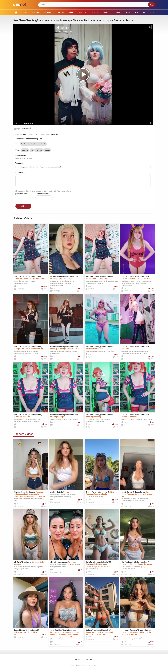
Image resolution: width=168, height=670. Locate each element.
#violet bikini (32, 632)
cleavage (25, 150)
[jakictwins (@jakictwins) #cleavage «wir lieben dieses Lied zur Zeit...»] (66, 534)
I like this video (15, 129)
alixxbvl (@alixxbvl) (57, 492)
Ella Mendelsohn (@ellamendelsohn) (135, 562)
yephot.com (81, 665)
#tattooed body (105, 564)
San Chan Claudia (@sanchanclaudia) (33, 144)
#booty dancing (34, 278)
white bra (38, 150)
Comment (19, 172)
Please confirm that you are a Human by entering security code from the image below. (43, 191)
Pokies (94, 12)
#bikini (88, 349)
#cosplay (17, 349)
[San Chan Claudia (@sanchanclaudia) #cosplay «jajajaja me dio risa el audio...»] (137, 319)
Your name (19, 163)
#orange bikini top (98, 634)
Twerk (117, 12)
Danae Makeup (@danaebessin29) (27, 630)
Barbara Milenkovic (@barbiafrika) (98, 630)
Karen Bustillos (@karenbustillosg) (63, 630)
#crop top (29, 496)
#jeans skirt (62, 278)
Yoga (127, 12)
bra (32, 150)
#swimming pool (97, 349)
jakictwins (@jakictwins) (59, 562)
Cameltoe (83, 12)
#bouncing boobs (100, 494)
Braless (60, 12)
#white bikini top (141, 632)
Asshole (106, 12)
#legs (43, 278)
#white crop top (39, 496)
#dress (25, 278)
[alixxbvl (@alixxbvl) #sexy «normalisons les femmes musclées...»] (66, 464)
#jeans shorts (19, 496)
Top (25, 12)
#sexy (66, 492)
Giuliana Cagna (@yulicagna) (24, 492)
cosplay (47, 150)
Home (16, 12)
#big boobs (18, 494)
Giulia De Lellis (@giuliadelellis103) (98, 562)
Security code (40, 194)
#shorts (38, 494)
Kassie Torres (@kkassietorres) (133, 492)
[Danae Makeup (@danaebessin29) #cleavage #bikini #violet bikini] (30, 602)
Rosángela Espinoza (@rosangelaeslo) (136, 630)
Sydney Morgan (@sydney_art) (97, 492)
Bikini (71, 12)
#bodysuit (133, 278)
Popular (35, 12)
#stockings (26, 349)
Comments (20, 155)
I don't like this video (18, 129)
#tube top (62, 632)
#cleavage (18, 278)
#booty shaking (97, 278)
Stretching (140, 12)
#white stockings (37, 349)
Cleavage (48, 12)
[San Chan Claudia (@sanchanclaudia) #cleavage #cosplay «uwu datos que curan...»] (102, 387)
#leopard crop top (145, 564)
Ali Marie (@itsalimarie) (23, 562)
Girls (152, 12)
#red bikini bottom (133, 634)
